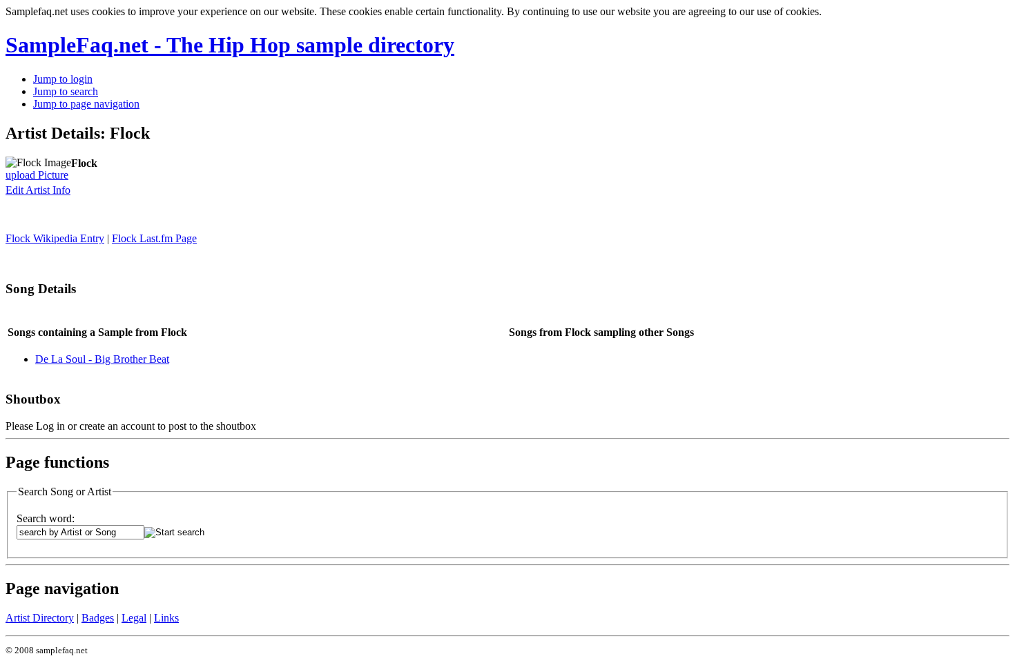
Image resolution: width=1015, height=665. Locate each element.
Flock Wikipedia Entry (55, 238)
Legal (134, 618)
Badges (97, 618)
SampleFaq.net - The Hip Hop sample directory (230, 44)
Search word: (46, 518)
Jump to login (63, 79)
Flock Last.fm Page (154, 238)
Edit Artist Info (38, 190)
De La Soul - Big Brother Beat (102, 359)
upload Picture (37, 175)
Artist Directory (40, 618)
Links (166, 618)
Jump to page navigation (86, 104)
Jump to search (65, 91)
